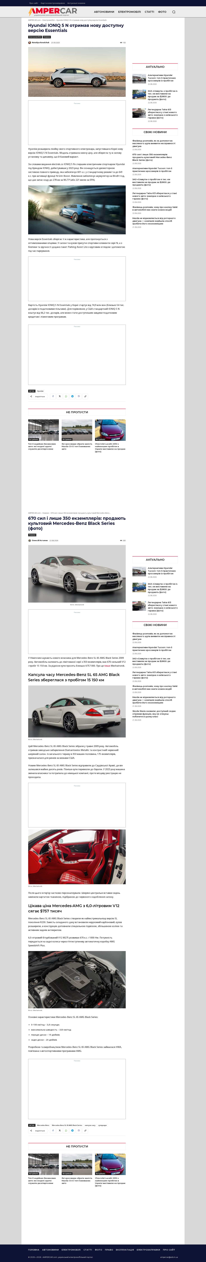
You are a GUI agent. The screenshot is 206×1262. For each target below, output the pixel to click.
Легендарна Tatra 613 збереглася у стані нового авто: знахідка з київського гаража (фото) (163, 113)
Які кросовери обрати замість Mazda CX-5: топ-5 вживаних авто (77, 446)
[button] (174, 12)
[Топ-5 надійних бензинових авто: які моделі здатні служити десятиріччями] (43, 430)
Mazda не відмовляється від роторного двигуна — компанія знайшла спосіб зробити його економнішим (154, 221)
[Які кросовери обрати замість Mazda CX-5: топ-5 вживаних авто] (77, 430)
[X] (59, 396)
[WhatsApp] (66, 396)
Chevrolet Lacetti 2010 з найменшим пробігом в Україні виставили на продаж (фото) (110, 448)
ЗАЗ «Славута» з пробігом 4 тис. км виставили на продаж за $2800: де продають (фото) (162, 95)
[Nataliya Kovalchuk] (30, 42)
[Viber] (79, 396)
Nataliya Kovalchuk (40, 42)
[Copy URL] (85, 396)
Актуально (33, 439)
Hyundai (40, 391)
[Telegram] (72, 396)
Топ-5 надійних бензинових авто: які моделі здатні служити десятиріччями (42, 446)
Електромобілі (48, 20)
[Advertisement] (77, 124)
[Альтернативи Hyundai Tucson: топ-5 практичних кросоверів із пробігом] (139, 78)
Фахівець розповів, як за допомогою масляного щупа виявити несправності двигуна (153, 143)
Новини (47, 37)
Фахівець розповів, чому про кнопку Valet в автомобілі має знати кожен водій (155, 208)
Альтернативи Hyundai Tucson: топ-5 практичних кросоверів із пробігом (162, 78)
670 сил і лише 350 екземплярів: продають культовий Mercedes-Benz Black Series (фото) (152, 157)
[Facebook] (53, 396)
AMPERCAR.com (34, 20)
